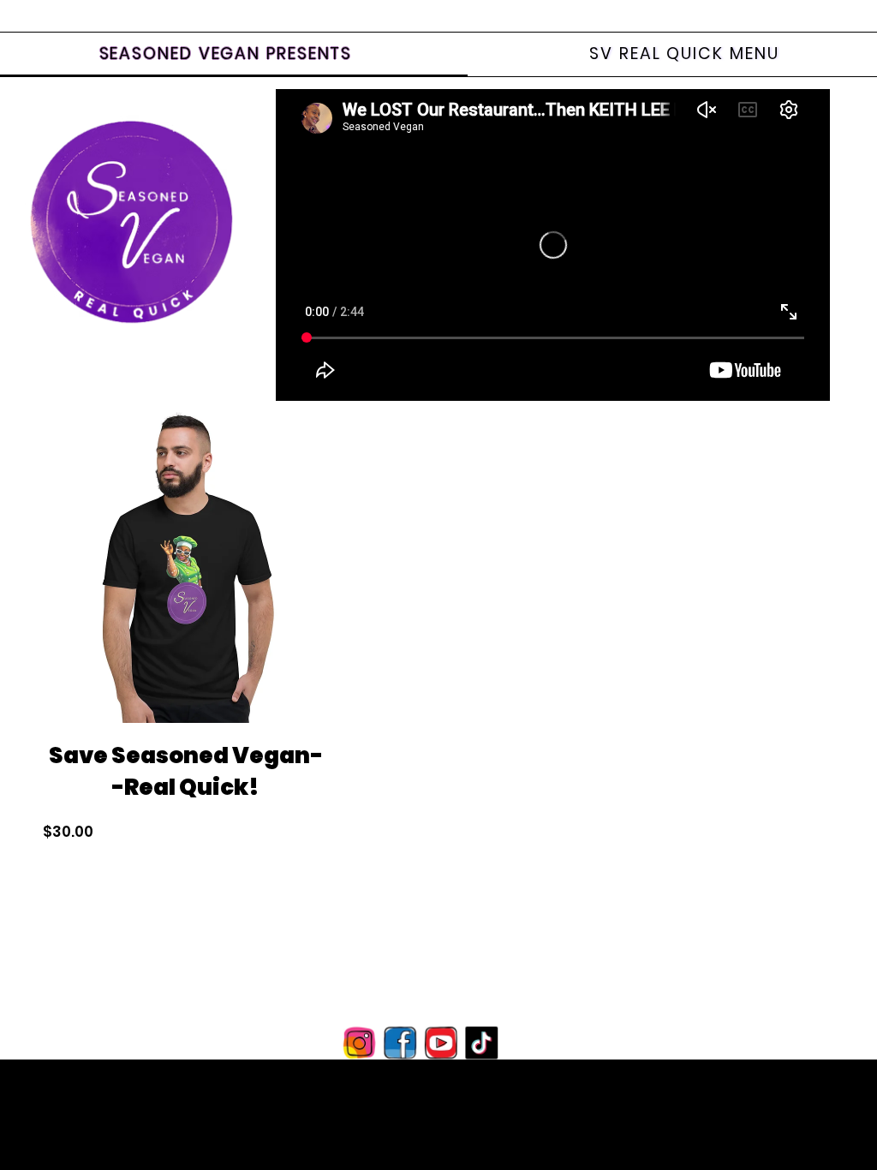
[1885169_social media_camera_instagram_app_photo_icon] (361, 1043)
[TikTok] (480, 1043)
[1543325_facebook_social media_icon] (400, 1043)
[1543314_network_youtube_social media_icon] (440, 1043)
